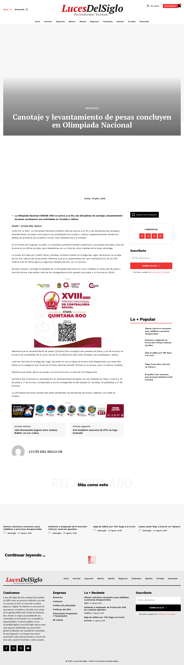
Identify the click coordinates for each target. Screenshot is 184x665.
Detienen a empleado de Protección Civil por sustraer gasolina (158, 342)
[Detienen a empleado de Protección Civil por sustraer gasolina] (136, 342)
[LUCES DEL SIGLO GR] (18, 451)
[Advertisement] (92, 160)
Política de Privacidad (160, 272)
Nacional (88, 621)
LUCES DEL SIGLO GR (45, 452)
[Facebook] (142, 236)
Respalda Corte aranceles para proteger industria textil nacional (158, 377)
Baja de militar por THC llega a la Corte (114, 526)
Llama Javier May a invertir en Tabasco (159, 526)
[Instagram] (13, 648)
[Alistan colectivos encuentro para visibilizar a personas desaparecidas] (136, 331)
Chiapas (87, 613)
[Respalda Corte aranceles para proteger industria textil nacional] (136, 377)
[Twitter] (21, 648)
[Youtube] (28, 648)
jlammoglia (11, 533)
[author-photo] (5, 533)
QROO (86, 603)
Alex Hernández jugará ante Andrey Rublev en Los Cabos (35, 431)
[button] (22, 9)
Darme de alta (150, 266)
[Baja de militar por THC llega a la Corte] (136, 354)
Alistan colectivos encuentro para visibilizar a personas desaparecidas (158, 331)
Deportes (92, 108)
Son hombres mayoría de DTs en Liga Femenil (95, 431)
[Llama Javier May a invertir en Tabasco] (136, 365)
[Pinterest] (154, 236)
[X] (148, 236)
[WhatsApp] (160, 236)
